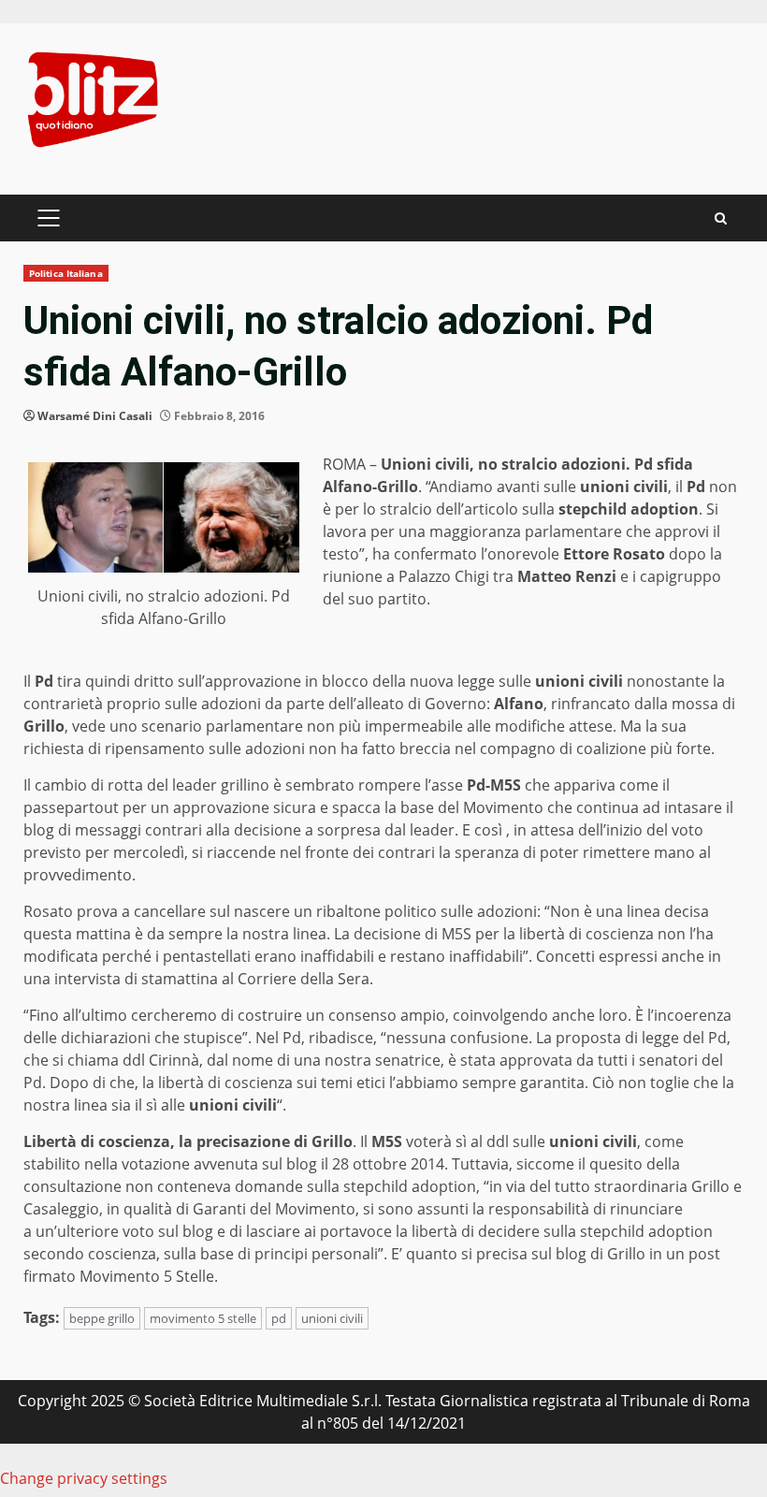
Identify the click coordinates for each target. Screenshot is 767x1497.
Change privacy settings (83, 1478)
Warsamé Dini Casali (94, 416)
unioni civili (332, 1318)
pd (278, 1318)
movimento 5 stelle (203, 1318)
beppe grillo (102, 1318)
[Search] (721, 218)
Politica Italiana (66, 273)
